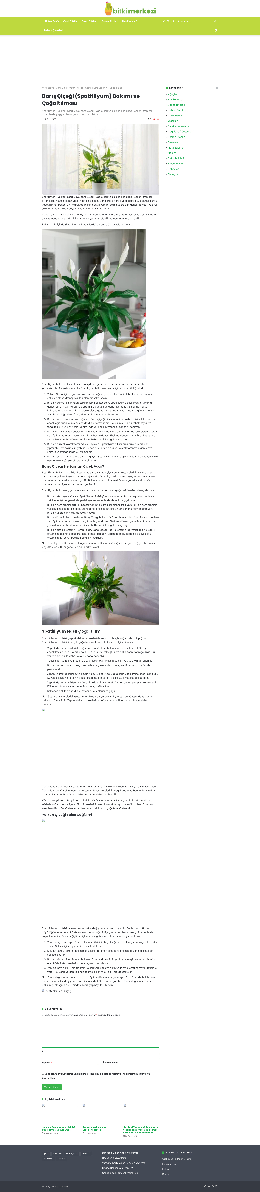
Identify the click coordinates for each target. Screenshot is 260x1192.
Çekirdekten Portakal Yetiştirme (120, 1173)
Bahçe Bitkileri (110, 21)
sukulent (49, 1159)
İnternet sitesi (110, 1062)
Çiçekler (173, 120)
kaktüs (57, 1153)
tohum (62, 1159)
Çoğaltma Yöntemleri (180, 131)
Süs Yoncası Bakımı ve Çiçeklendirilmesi (95, 1128)
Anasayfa (49, 87)
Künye (165, 1174)
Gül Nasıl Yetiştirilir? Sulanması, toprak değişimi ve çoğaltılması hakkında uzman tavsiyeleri (140, 1129)
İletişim (166, 1169)
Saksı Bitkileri (89, 21)
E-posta (47, 1062)
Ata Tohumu (175, 99)
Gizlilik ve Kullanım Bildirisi (177, 1159)
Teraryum (173, 174)
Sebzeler (173, 169)
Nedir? (172, 152)
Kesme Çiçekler (177, 136)
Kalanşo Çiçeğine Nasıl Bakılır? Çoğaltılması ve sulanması (58, 1128)
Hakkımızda (169, 1164)
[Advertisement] (130, 61)
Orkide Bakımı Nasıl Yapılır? (117, 1168)
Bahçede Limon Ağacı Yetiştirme (120, 1152)
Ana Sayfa (53, 21)
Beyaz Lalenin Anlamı (114, 1157)
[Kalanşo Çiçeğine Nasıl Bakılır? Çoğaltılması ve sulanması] (60, 1114)
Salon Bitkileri (176, 163)
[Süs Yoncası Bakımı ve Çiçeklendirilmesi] (101, 1114)
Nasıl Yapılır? (129, 21)
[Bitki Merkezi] (130, 8)
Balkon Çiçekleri (53, 30)
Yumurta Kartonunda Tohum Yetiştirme (123, 1162)
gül (46, 1153)
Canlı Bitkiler (70, 21)
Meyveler (173, 142)
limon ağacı (72, 1153)
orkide (86, 1153)
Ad (44, 1051)
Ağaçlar (172, 94)
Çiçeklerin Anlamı (178, 126)
